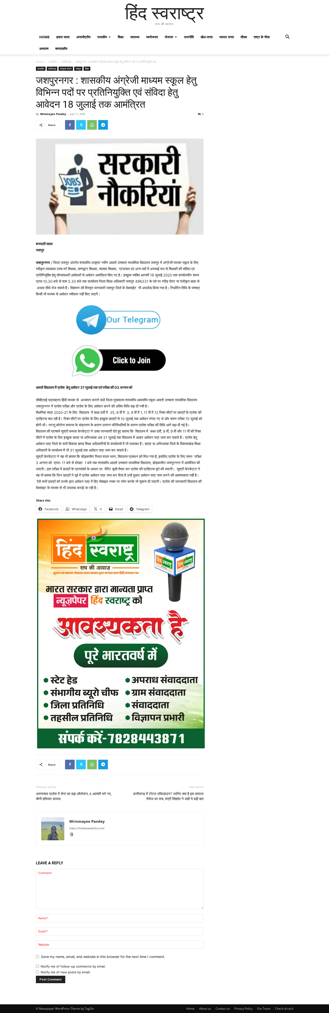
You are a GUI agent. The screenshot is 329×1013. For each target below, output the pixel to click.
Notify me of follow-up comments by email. (73, 966)
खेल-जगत (207, 37)
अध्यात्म (43, 48)
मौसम (244, 37)
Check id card (284, 1009)
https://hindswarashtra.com (87, 828)
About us (205, 1009)
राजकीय (102, 37)
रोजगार (169, 37)
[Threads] (73, 835)
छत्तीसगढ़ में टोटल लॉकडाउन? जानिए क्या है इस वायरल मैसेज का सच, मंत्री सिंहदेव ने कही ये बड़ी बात (168, 796)
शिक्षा (121, 37)
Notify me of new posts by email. (66, 972)
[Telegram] (103, 125)
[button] (287, 37)
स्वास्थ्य (134, 37)
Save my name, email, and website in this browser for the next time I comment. (103, 957)
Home (44, 37)
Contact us (223, 1009)
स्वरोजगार (152, 37)
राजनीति (189, 37)
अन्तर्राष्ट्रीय (83, 37)
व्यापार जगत (226, 37)
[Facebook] (70, 125)
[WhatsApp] (92, 125)
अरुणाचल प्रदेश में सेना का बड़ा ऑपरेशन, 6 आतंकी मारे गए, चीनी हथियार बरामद (74, 796)
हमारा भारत (63, 37)
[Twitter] (81, 125)
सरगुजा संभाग (66, 68)
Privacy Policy (243, 1009)
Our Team (263, 1009)
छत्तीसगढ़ (66, 62)
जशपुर (78, 68)
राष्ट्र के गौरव (262, 37)
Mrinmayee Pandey (53, 114)
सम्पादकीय (61, 48)
